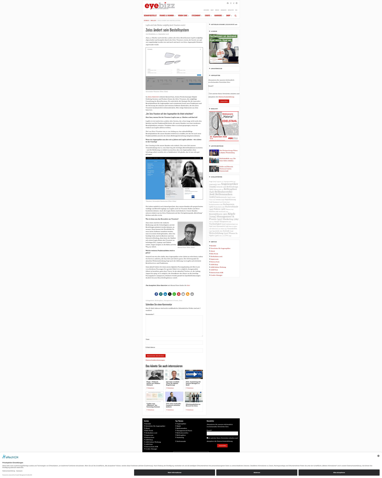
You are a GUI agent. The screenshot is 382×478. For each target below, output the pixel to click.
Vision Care (182, 15)
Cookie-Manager (216, 275)
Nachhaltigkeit (217, 224)
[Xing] (233, 3)
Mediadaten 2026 (216, 256)
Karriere (218, 15)
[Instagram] (230, 3)
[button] (156, 294)
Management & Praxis (171, 300)
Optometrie (222, 226)
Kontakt (217, 10)
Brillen (153, 20)
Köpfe (179, 426)
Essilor (226, 202)
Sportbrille (217, 231)
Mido (211, 221)
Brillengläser (159, 300)
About (212, 10)
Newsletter (231, 10)
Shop (228, 15)
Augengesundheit (229, 181)
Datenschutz (214, 262)
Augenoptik (214, 184)
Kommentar (150, 314)
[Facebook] (228, 3)
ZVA (228, 236)
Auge (212, 181)
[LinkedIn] (236, 3)
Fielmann (229, 209)
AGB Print (214, 270)
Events (207, 15)
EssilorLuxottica (216, 204)
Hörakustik (223, 211)
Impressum (214, 259)
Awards (221, 187)
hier (188, 285)
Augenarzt (220, 181)
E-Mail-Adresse (150, 347)
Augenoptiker (223, 185)
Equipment (217, 202)
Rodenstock (216, 229)
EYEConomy (196, 15)
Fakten (220, 209)
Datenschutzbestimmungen (155, 360)
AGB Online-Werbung (218, 267)
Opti (212, 226)
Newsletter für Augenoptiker (220, 248)
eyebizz (146, 20)
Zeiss (180, 300)
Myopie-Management (222, 221)
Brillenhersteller (182, 433)
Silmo (224, 229)
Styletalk (228, 231)
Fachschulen (219, 207)
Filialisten (213, 211)
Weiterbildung (219, 233)
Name (147, 339)
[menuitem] (150, 15)
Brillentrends (223, 197)
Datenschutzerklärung (226, 97)
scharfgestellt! (150, 15)
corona (219, 199)
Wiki (236, 10)
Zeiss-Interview (153, 97)
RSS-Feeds (214, 254)
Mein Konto (206, 10)
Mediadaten (223, 10)
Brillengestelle (218, 189)
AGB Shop (214, 264)
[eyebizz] (159, 7)
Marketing (231, 219)
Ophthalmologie (232, 224)
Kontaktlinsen (218, 214)
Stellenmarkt (181, 441)
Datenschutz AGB (216, 273)
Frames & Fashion (167, 15)
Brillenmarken (220, 195)
